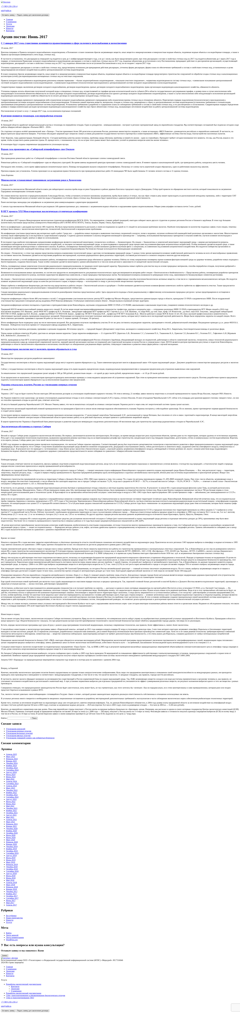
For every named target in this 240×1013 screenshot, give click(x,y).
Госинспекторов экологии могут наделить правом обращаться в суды (39, 349)
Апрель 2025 (11, 754)
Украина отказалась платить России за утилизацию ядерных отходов (39, 384)
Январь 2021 (11, 826)
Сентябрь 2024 (12, 770)
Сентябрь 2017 (12, 898)
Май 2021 (10, 817)
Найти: (4, 718)
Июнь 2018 (11, 878)
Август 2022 (11, 799)
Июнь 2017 (11, 900)
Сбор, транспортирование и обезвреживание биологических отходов (35, 995)
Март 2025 (10, 757)
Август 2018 (11, 873)
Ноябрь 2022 (11, 792)
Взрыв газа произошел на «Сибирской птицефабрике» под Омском (37, 149)
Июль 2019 (10, 858)
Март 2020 (10, 840)
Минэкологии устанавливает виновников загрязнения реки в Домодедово (41, 180)
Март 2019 (10, 862)
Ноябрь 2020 (11, 831)
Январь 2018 (11, 889)
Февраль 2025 (12, 759)
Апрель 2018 (11, 882)
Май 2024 (10, 779)
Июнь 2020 (11, 837)
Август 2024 (11, 772)
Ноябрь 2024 (11, 765)
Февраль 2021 (12, 824)
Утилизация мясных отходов (18, 736)
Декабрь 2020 (12, 828)
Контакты (10, 31)
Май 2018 (10, 880)
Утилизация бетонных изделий (19, 733)
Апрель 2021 (11, 819)
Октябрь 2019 (12, 851)
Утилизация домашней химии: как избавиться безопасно (30, 738)
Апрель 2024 (11, 781)
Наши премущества (14, 918)
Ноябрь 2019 (11, 849)
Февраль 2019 (12, 864)
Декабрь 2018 (12, 867)
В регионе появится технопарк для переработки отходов (31, 115)
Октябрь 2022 (12, 795)
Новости (9, 28)
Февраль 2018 (12, 887)
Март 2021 (10, 822)
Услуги (9, 24)
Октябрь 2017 (12, 896)
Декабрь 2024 (12, 763)
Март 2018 (10, 885)
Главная (9, 19)
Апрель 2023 (11, 786)
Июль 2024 (10, 774)
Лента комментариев (15, 937)
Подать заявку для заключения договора (32, 15)
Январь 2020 (11, 844)
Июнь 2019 (11, 860)
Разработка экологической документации (23, 984)
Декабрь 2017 (12, 891)
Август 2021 (11, 815)
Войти (9, 933)
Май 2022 (10, 806)
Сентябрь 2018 (12, 871)
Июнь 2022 (11, 804)
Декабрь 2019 (12, 846)
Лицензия (10, 26)
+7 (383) (9, 6)
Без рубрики (11, 916)
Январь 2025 (11, 761)
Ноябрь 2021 (11, 810)
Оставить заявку (8, 15)
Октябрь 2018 (12, 869)
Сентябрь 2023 (12, 783)
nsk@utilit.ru (6, 10)
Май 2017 (10, 903)
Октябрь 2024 (12, 768)
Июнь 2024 (11, 777)
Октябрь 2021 (12, 813)
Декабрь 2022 (12, 790)
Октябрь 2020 (12, 833)
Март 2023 (10, 788)
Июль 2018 (10, 876)
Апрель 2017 (11, 905)
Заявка (4, 956)
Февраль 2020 (12, 842)
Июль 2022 (10, 801)
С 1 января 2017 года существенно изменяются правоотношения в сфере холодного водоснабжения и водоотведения (64, 43)
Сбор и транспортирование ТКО (20, 998)
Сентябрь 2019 (12, 853)
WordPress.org (12, 940)
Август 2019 (11, 855)
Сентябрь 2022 (12, 797)
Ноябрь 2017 (11, 894)
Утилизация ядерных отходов (18, 731)
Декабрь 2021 (12, 808)
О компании (11, 22)
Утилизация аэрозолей (15, 729)
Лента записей (12, 935)
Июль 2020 (10, 835)
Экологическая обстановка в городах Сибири (26, 426)
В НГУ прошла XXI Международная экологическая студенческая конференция (44, 211)
